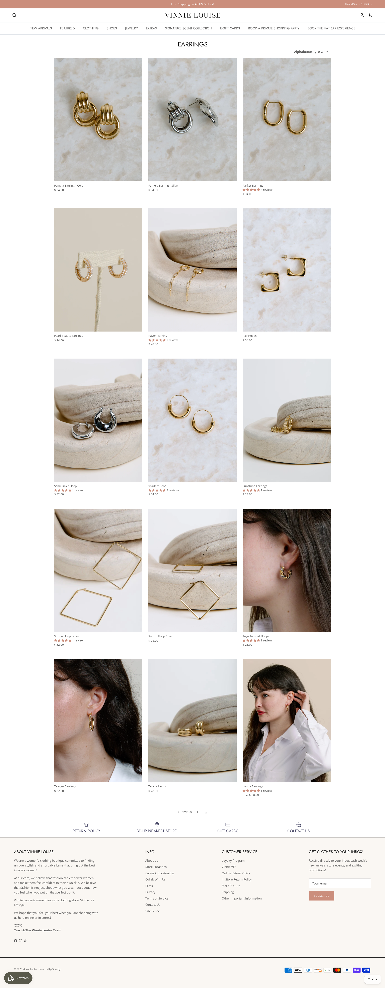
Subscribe (321, 896)
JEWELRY (131, 28)
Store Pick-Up (231, 886)
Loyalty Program (233, 860)
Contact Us (152, 905)
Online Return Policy (236, 873)
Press (149, 886)
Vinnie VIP (229, 867)
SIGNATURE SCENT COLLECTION (188, 28)
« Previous (184, 812)
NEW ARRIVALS (41, 28)
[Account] (361, 15)
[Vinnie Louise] (192, 15)
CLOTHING (90, 28)
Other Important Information (242, 898)
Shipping (228, 892)
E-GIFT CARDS (230, 28)
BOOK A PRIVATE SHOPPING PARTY (273, 28)
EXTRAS (151, 28)
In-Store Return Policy (237, 879)
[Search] (14, 15)
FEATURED (67, 28)
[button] (252, 190)
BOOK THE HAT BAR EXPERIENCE (331, 28)
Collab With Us (155, 879)
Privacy (150, 892)
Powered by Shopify (50, 969)
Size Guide (152, 911)
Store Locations (156, 867)
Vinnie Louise (30, 969)
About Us (151, 860)
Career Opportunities (159, 873)
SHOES (112, 28)
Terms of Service (156, 898)
